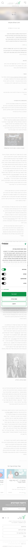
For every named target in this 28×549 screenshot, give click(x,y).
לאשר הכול (14, 294)
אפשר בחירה (14, 299)
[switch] (4, 274)
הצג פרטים (6, 289)
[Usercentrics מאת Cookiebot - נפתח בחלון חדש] (8, 244)
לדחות (14, 303)
